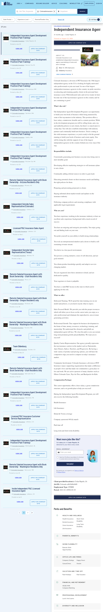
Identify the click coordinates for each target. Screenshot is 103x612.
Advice (54, 3)
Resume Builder (42, 3)
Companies (29, 3)
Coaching (63, 3)
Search (82, 11)
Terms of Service (78, 470)
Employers (89, 3)
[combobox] (27, 11)
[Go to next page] (32, 512)
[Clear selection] (54, 11)
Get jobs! (70, 464)
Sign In (99, 3)
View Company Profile (63, 74)
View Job (19, 48)
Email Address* (63, 449)
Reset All (61, 20)
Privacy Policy (61, 472)
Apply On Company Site (38, 49)
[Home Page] (6, 4)
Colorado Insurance (18, 41)
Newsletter (75, 3)
